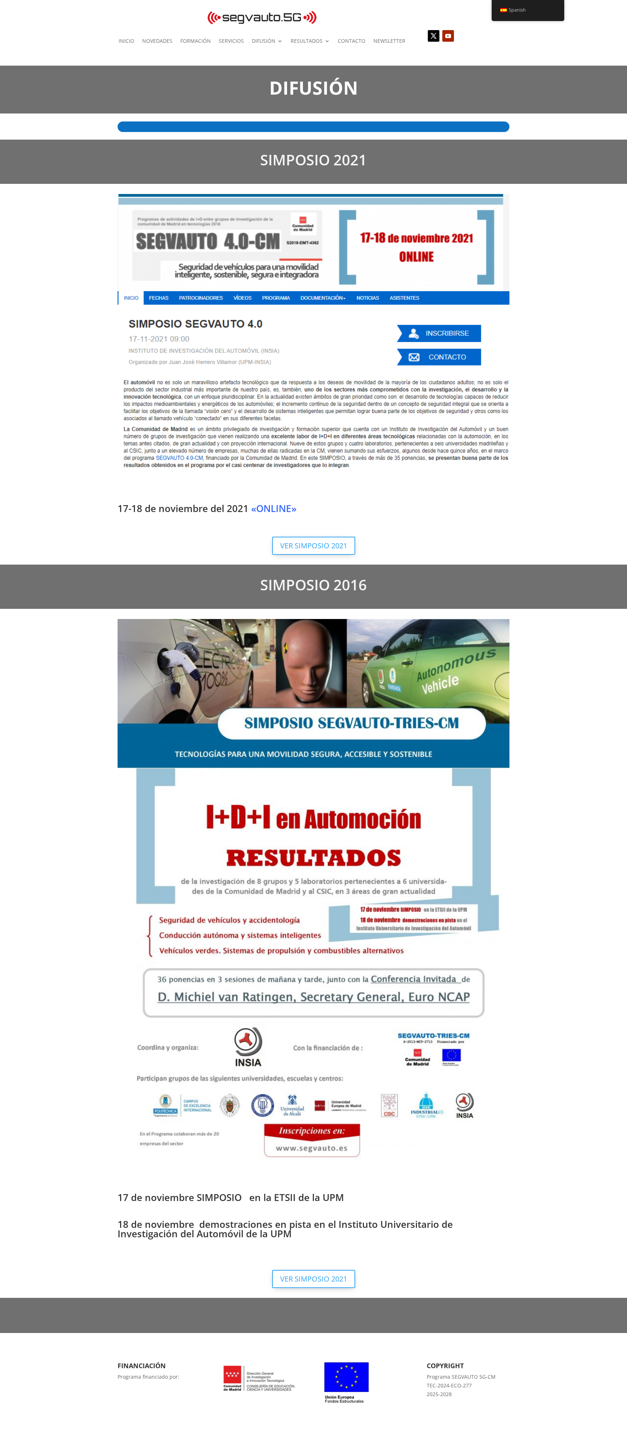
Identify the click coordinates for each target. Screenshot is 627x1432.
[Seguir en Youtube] (448, 36)
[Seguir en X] (433, 36)
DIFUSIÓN (263, 40)
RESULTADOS (307, 40)
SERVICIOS (231, 40)
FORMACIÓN (195, 40)
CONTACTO (351, 40)
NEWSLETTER (389, 40)
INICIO (126, 40)
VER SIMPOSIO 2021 (313, 545)
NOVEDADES (157, 40)
